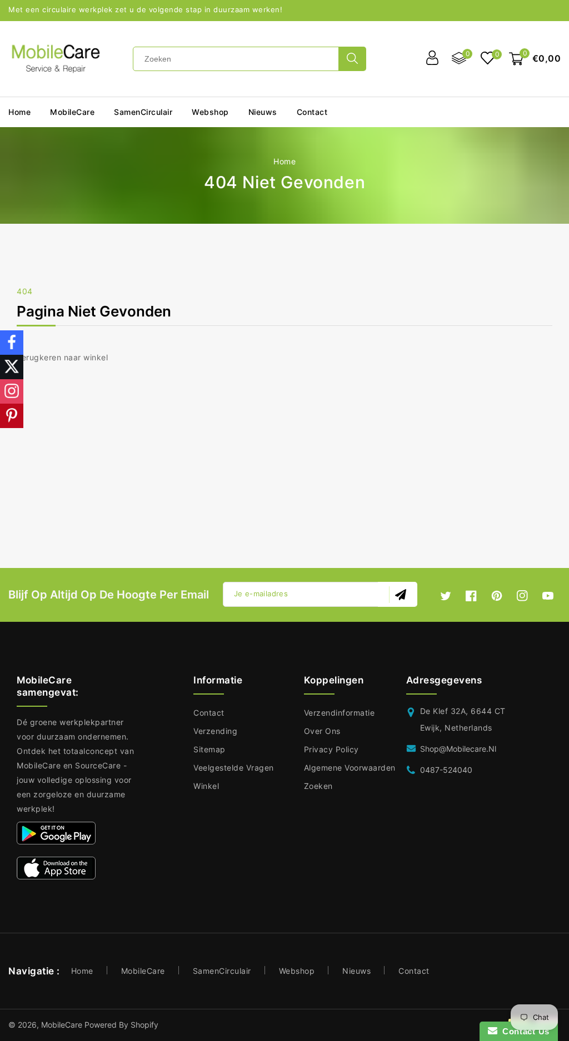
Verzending (215, 731)
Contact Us (523, 1031)
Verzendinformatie (339, 712)
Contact (208, 712)
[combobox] (239, 59)
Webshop (210, 112)
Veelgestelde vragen (233, 767)
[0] (488, 59)
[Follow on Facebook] (11, 342)
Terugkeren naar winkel (62, 357)
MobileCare (143, 970)
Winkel (206, 786)
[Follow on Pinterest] (11, 416)
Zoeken (318, 786)
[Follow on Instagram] (11, 391)
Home (284, 161)
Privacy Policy (331, 749)
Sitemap (209, 749)
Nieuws (356, 970)
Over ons (322, 731)
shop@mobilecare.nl (458, 748)
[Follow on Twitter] (11, 367)
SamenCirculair (143, 112)
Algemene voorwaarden (350, 767)
